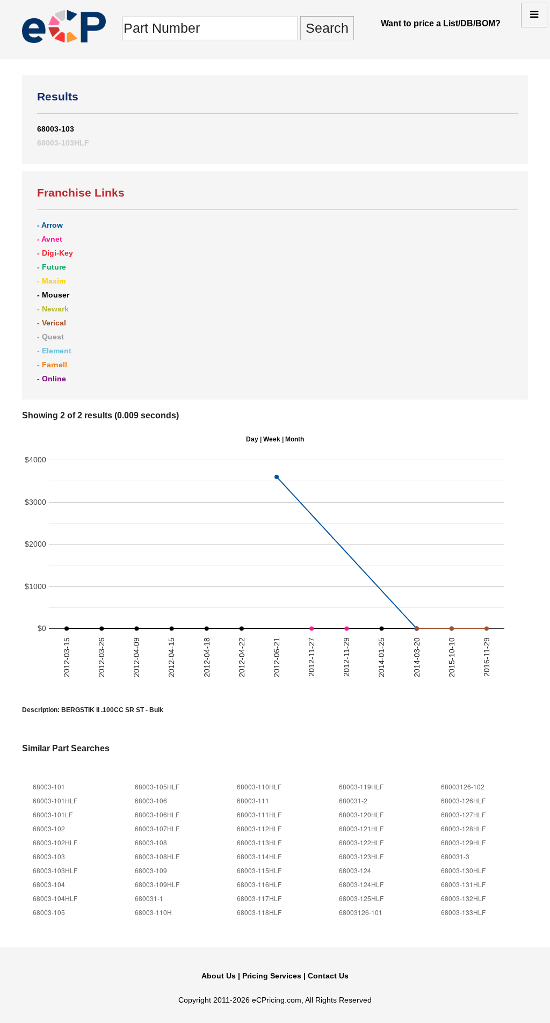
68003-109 (151, 870)
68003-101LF (53, 814)
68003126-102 (462, 786)
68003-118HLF (259, 912)
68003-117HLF (259, 898)
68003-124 (355, 870)
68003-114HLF (259, 856)
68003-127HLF (463, 814)
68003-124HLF (361, 884)
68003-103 (55, 129)
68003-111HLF (259, 814)
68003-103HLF (63, 143)
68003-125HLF (361, 898)
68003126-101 (360, 912)
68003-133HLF (463, 912)
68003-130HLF (463, 870)
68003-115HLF (259, 870)
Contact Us (328, 975)
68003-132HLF (463, 898)
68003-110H (153, 912)
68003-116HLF (259, 884)
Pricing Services (271, 975)
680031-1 (149, 898)
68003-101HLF (55, 800)
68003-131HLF (463, 884)
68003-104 (49, 884)
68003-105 (49, 912)
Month (294, 439)
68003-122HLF (361, 842)
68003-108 (151, 842)
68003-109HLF (157, 884)
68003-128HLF (463, 828)
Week (271, 439)
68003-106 (151, 800)
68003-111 (253, 800)
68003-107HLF (157, 828)
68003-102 (49, 828)
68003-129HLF (463, 842)
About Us (218, 975)
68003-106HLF (157, 814)
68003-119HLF (361, 786)
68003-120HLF (361, 814)
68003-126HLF (463, 800)
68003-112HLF (259, 828)
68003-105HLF (157, 786)
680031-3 (455, 856)
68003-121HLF (361, 828)
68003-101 (49, 786)
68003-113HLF (259, 842)
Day (252, 439)
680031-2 (353, 800)
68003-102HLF (55, 842)
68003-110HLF (259, 786)
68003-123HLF (361, 856)
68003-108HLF (157, 856)
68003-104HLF (55, 898)
